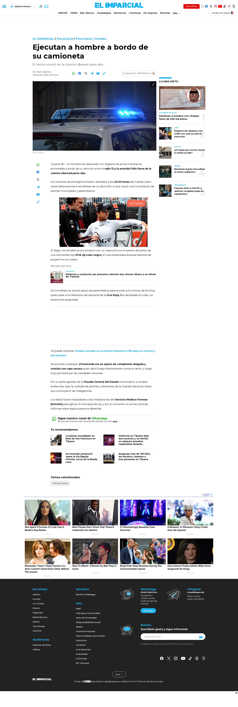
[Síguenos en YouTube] (220, 6)
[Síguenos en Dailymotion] (233, 6)
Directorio (81, 640)
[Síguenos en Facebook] (206, 6)
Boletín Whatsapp (86, 594)
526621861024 (149, 592)
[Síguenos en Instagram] (215, 6)
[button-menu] (4, 6)
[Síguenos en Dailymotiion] (203, 658)
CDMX (73, 13)
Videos (36, 649)
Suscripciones (83, 649)
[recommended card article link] (57, 277)
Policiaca (65, 38)
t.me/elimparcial (195, 592)
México (36, 594)
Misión (79, 626)
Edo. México (87, 13)
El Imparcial (43, 38)
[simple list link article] (182, 99)
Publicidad (81, 654)
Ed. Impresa (150, 13)
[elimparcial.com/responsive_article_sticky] (236, 692)
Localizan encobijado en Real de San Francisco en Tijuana (80, 439)
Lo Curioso (38, 603)
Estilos (36, 621)
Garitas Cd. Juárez (221, 13)
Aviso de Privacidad (86, 617)
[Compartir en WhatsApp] (74, 73)
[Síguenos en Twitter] (211, 6)
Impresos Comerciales (88, 613)
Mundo (36, 599)
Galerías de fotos (42, 645)
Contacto (81, 645)
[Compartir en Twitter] (86, 73)
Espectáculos (40, 617)
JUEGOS (62, 13)
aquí (115, 421)
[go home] (42, 679)
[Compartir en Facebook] (80, 73)
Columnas (135, 13)
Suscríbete (191, 6)
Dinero (36, 608)
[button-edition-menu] (209, 12)
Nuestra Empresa (85, 631)
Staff (78, 608)
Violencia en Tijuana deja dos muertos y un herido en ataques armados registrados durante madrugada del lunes (134, 441)
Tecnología (39, 626)
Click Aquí (148, 611)
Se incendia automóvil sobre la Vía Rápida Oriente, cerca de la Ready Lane (81, 458)
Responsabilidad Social (88, 622)
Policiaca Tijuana (91, 38)
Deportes (38, 612)
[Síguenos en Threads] (229, 6)
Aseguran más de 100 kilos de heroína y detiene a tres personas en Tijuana (134, 457)
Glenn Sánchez (44, 72)
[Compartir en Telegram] (92, 73)
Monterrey (120, 13)
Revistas (165, 13)
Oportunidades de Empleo (90, 636)
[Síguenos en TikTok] (224, 6)
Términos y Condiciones (181, 644)
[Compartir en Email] (98, 73)
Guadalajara (104, 13)
